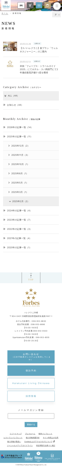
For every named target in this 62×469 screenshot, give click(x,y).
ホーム (5, 13)
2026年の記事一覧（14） (20, 127)
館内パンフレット (45, 434)
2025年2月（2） (20, 201)
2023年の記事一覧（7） (19, 220)
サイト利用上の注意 (50, 438)
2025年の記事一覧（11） (20, 136)
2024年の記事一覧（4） (19, 210)
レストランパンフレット (13, 438)
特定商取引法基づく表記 (45, 445)
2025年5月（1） (19, 182)
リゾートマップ (16, 434)
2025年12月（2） (20, 145)
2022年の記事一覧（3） (19, 229)
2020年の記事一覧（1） (19, 247)
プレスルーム (30, 434)
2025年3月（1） (19, 192)
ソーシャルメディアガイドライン (20, 445)
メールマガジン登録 (31, 410)
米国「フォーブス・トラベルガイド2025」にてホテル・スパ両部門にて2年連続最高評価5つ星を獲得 (39, 69)
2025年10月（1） (20, 164)
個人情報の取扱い (14, 441)
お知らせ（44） (15, 105)
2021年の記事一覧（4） (19, 238)
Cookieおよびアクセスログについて (38, 441)
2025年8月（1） (19, 173)
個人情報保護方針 (33, 438)
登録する (31, 424)
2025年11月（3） (20, 155)
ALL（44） (13, 95)
